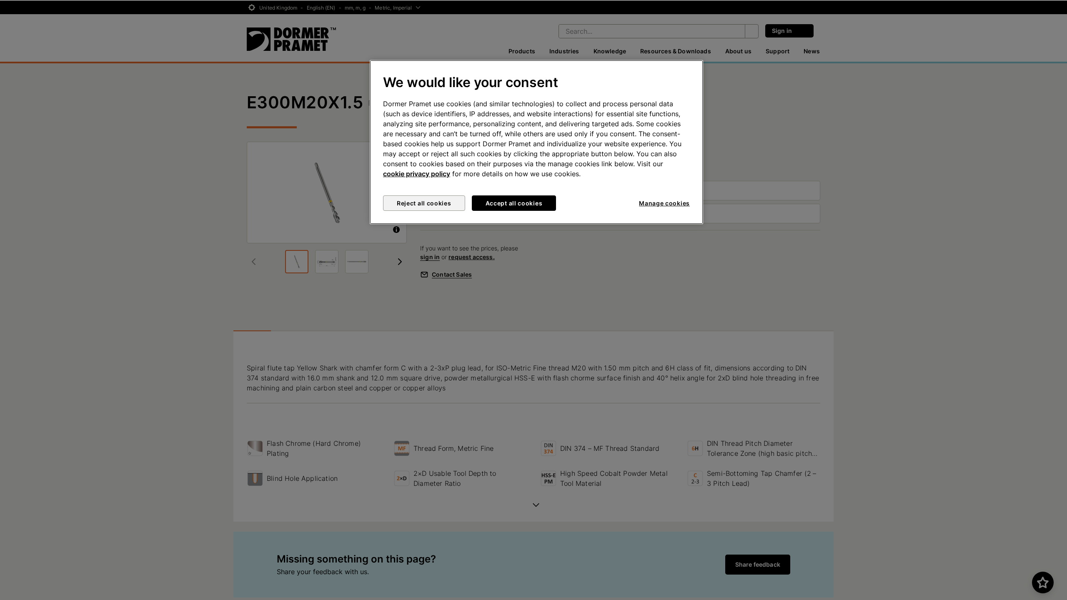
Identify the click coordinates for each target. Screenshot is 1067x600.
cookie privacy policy (416, 174)
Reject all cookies (424, 203)
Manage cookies (664, 203)
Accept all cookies (514, 203)
